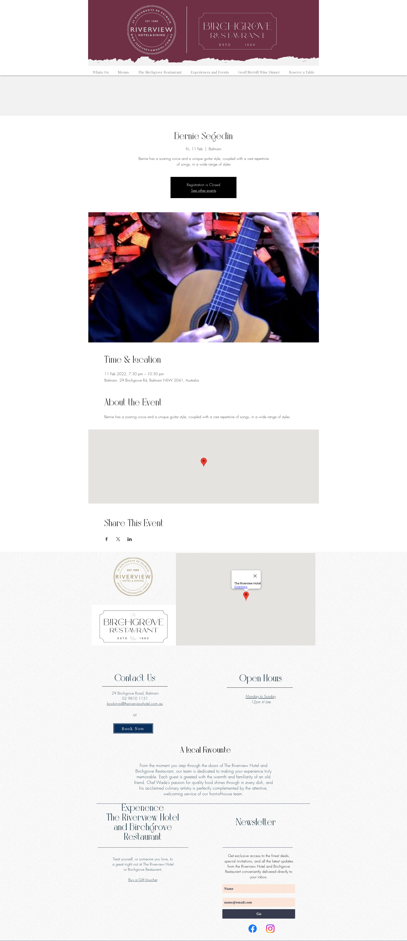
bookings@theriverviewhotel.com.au (135, 703)
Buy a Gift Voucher (143, 879)
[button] (100, 70)
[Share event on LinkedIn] (129, 539)
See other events (203, 190)
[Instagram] (270, 928)
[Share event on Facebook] (106, 539)
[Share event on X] (118, 539)
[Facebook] (252, 928)
